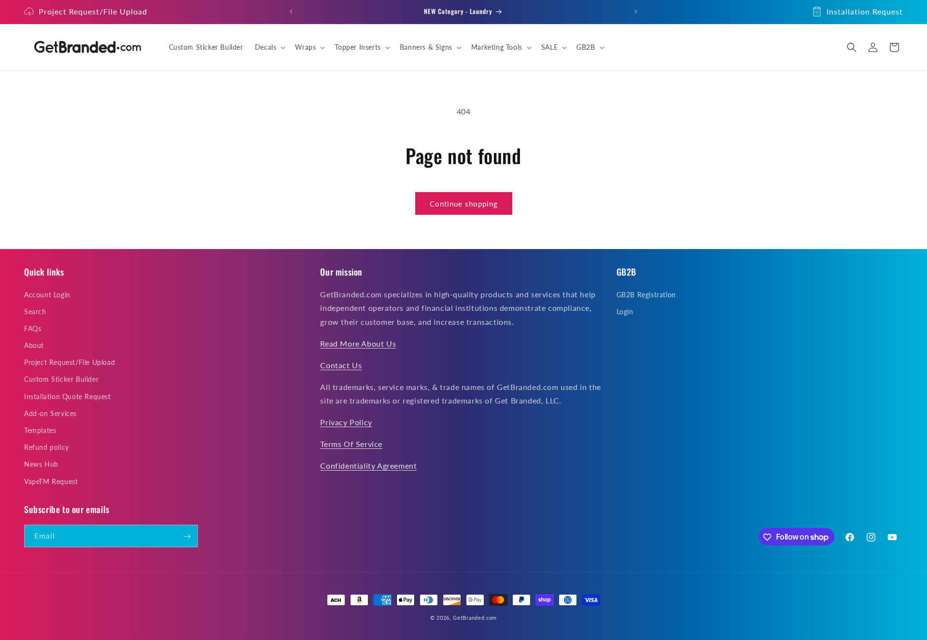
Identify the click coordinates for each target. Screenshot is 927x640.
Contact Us (341, 364)
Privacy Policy (346, 422)
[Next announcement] (635, 11)
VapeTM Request (51, 481)
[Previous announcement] (291, 11)
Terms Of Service (351, 443)
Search (35, 311)
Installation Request (865, 11)
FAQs (32, 328)
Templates (40, 430)
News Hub (41, 464)
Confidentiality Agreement (368, 465)
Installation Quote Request (67, 396)
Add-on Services (50, 413)
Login (625, 311)
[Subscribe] (186, 536)
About (34, 345)
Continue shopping (464, 203)
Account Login (47, 294)
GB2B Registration (646, 294)
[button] (269, 47)
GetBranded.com (475, 617)
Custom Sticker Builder (61, 379)
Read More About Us (358, 343)
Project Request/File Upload (93, 11)
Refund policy (46, 447)
